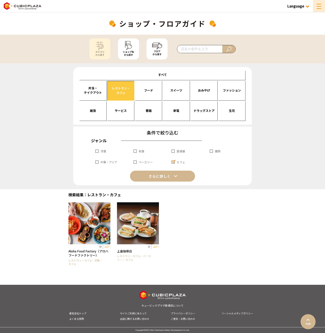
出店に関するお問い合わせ (134, 319)
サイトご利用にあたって (133, 313)
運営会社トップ (77, 313)
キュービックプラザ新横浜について (162, 305)
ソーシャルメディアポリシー (237, 313)
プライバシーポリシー (183, 313)
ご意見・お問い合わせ (183, 319)
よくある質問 (76, 319)
